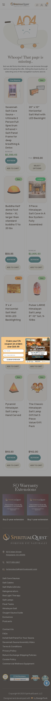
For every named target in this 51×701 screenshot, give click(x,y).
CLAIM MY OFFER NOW (13, 360)
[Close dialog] (48, 338)
